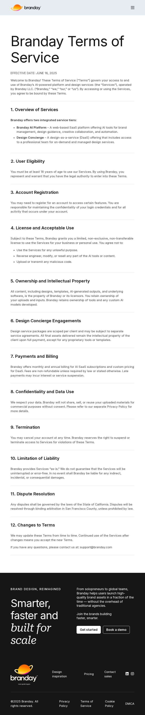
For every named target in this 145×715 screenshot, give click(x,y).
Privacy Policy (64, 703)
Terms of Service (86, 703)
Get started (88, 630)
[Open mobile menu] (132, 7)
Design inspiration (59, 674)
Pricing (89, 674)
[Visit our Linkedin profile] (127, 674)
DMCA (129, 703)
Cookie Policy (110, 703)
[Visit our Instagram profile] (132, 674)
